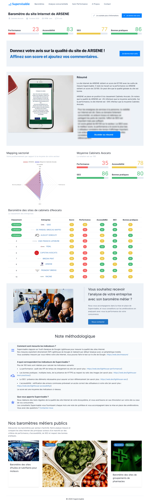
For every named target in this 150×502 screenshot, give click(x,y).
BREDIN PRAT (48, 258)
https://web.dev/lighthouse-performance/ (104, 369)
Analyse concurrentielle (58, 4)
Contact (107, 4)
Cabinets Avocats (17, 18)
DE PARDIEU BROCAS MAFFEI (48, 230)
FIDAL (48, 246)
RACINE (49, 276)
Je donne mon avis (133, 15)
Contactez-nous (46, 408)
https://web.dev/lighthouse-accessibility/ (34, 386)
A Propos (96, 4)
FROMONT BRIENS (48, 270)
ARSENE (48, 264)
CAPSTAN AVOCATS (48, 253)
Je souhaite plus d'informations (107, 15)
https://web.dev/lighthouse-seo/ (114, 379)
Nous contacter (98, 322)
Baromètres (39, 4)
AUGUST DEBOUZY (49, 235)
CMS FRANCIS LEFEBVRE (48, 241)
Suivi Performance (80, 4)
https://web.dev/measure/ (117, 354)
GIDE (49, 225)
